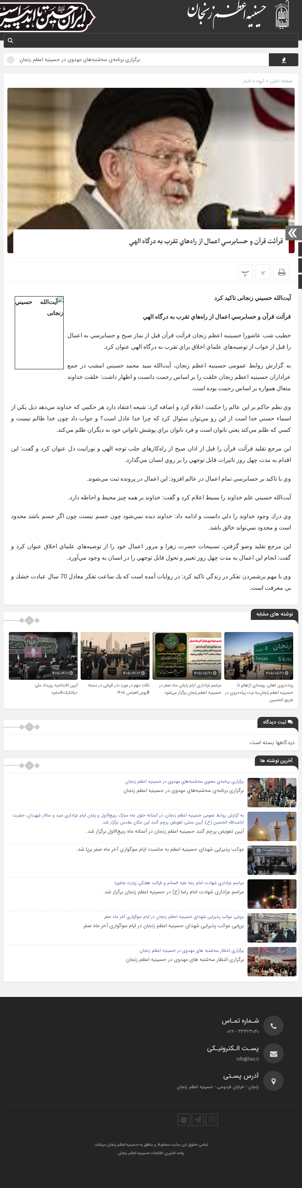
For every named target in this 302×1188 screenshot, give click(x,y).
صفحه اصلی (280, 81)
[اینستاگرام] (212, 1119)
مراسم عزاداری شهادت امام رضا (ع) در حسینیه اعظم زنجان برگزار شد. (173, 892)
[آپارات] (184, 1119)
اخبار (247, 81)
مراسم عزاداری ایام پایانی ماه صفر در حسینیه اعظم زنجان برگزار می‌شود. (190, 689)
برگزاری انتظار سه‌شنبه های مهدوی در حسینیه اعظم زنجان (185, 959)
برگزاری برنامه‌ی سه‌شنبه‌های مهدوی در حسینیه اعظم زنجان (105, 59)
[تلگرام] (198, 1119)
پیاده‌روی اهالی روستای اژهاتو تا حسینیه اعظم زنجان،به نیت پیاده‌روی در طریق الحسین (259, 693)
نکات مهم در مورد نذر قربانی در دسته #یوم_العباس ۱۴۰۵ (119, 689)
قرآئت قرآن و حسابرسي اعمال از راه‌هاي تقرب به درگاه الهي (206, 242)
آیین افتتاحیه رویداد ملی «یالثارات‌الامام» (56, 689)
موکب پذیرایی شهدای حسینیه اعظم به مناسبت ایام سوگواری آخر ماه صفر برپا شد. (160, 849)
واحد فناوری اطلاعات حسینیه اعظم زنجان (151, 1153)
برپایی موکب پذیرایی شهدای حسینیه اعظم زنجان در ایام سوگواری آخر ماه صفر (163, 926)
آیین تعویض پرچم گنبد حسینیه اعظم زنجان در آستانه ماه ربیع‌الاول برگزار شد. (165, 831)
